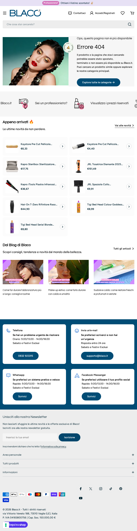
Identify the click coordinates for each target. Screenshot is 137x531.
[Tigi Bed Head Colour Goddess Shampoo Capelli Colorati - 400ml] (78, 206)
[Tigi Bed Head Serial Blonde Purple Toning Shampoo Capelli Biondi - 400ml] (12, 227)
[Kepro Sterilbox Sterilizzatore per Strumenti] (12, 166)
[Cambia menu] (5, 13)
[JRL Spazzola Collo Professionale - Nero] (78, 186)
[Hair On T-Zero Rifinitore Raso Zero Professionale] (12, 206)
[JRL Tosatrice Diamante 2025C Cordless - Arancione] (78, 166)
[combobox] (68, 24)
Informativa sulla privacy (53, 446)
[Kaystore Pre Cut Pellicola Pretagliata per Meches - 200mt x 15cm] (78, 146)
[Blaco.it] (12, 103)
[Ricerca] (130, 24)
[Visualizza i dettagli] (62, 146)
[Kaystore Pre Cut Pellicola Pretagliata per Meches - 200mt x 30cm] (12, 146)
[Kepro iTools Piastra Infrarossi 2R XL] (12, 186)
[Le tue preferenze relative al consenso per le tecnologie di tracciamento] (6, 525)
